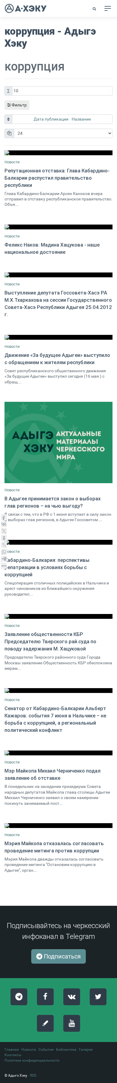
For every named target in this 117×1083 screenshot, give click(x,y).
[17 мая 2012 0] (58, 337)
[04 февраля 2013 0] (58, 753)
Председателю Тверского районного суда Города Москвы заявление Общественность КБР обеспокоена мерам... (58, 663)
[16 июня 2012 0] (58, 690)
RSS (33, 1075)
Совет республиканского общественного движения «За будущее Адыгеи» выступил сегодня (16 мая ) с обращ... (55, 376)
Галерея (86, 1049)
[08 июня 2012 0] (58, 542)
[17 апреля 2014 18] (58, 825)
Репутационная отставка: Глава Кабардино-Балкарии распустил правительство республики (57, 178)
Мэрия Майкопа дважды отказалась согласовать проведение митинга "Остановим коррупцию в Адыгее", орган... (54, 865)
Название (81, 119)
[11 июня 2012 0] (58, 227)
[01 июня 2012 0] (58, 442)
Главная (11, 1049)
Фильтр (19, 104)
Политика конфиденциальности (31, 1060)
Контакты (12, 1055)
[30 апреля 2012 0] (58, 274)
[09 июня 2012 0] (58, 616)
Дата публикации (51, 119)
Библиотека (66, 1049)
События (46, 1049)
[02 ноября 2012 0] (58, 152)
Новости (12, 162)
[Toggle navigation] (107, 8)
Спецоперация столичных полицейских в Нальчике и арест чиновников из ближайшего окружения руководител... (56, 589)
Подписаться (61, 956)
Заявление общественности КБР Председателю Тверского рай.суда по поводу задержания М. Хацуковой (50, 641)
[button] (94, 9)
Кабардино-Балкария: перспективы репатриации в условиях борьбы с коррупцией (46, 567)
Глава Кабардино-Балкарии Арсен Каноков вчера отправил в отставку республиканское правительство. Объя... (58, 199)
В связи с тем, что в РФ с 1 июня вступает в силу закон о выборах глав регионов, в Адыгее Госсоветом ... (57, 517)
